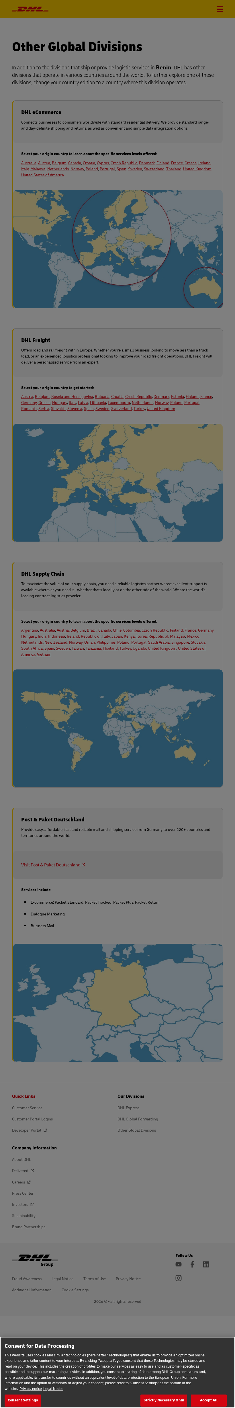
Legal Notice (53, 1388)
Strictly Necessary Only (164, 1400)
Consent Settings (23, 1400)
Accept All (208, 1400)
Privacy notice (30, 1388)
